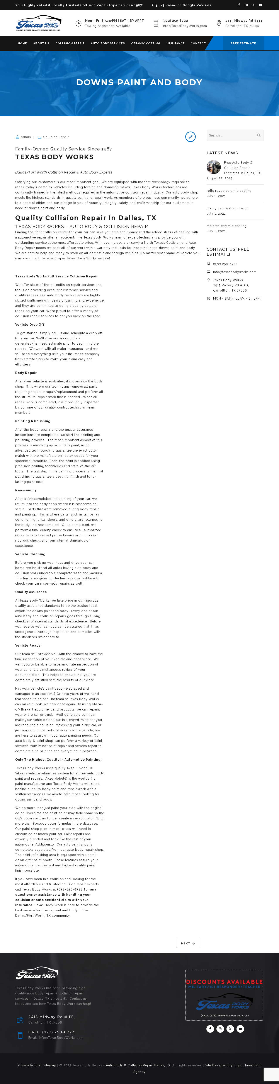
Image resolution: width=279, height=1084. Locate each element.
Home (22, 43)
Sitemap (49, 1065)
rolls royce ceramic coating (229, 190)
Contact (198, 43)
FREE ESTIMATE (243, 43)
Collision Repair (70, 43)
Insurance (176, 43)
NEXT (185, 943)
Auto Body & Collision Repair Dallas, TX (138, 1065)
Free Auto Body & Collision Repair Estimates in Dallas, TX (242, 168)
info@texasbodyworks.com (235, 272)
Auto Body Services (108, 43)
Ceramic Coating (145, 43)
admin (26, 137)
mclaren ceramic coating (227, 226)
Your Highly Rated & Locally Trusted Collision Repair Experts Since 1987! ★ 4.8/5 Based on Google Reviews (113, 5)
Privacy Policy (29, 1065)
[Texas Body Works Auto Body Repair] (38, 23)
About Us (41, 43)
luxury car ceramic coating (228, 208)
